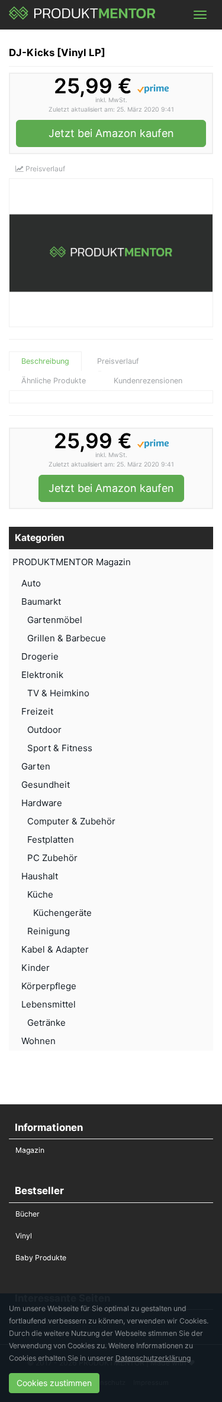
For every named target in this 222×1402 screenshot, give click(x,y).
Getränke (46, 1022)
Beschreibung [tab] (45, 361)
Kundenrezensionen (148, 380)
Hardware (41, 802)
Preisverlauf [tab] (118, 361)
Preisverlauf (44, 168)
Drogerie (40, 656)
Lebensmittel (48, 1004)
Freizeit (37, 711)
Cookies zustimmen (54, 1383)
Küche (40, 894)
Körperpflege (48, 986)
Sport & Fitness (59, 748)
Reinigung (48, 931)
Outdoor (44, 729)
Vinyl (23, 1235)
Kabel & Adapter (55, 949)
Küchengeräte (62, 912)
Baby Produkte (40, 1257)
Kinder (35, 967)
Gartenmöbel (54, 619)
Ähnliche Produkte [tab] (53, 380)
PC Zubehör (52, 857)
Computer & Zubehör (71, 821)
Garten (35, 766)
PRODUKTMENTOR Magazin (71, 562)
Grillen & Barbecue (66, 638)
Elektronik (42, 674)
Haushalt (39, 876)
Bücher (27, 1213)
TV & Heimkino (58, 693)
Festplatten (50, 839)
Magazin (29, 1150)
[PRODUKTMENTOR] (82, 15)
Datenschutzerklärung (153, 1358)
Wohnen (38, 1040)
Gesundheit (45, 784)
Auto (31, 583)
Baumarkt (41, 601)
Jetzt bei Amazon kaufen (111, 133)
